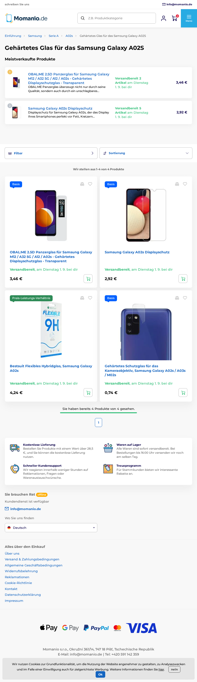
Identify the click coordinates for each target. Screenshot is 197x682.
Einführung (13, 36)
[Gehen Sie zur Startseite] (26, 18)
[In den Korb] (88, 279)
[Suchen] (82, 18)
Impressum (14, 601)
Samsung (35, 36)
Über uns (12, 553)
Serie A (54, 36)
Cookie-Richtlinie (18, 583)
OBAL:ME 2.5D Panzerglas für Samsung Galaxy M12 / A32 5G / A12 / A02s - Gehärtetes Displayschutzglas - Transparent (68, 78)
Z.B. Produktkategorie (105, 18)
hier (161, 669)
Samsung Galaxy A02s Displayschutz (60, 108)
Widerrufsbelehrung (21, 571)
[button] (189, 18)
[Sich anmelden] (163, 18)
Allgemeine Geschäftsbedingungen (33, 565)
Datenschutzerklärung (23, 595)
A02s (69, 36)
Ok (100, 674)
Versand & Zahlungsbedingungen (32, 559)
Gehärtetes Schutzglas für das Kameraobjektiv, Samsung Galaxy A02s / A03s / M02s (145, 370)
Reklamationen (17, 577)
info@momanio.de (86, 654)
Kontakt (11, 589)
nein (174, 669)
